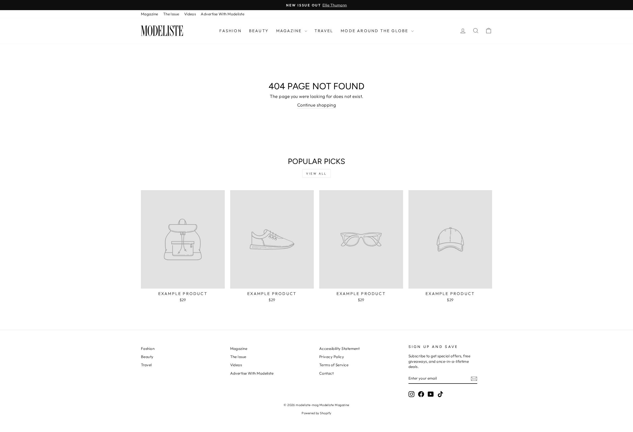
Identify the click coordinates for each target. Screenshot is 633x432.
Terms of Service (333, 365)
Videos (190, 14)
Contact (326, 373)
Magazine (149, 14)
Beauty (259, 30)
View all (316, 173)
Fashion (230, 30)
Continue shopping (316, 105)
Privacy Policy (331, 356)
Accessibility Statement (339, 348)
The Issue (171, 14)
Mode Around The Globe (375, 30)
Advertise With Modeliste (222, 14)
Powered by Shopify (316, 413)
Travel (324, 30)
